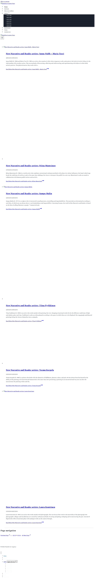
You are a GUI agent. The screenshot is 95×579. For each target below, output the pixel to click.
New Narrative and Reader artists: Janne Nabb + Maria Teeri (35, 53)
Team (5, 30)
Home (6, 7)
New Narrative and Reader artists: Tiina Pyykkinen (30, 330)
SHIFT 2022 (9, 19)
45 (22, 560)
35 (18, 560)
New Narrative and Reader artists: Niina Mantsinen (31, 190)
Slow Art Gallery (9, 11)
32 (13, 560)
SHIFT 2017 (9, 21)
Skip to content (5, 2)
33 (15, 560)
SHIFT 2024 (9, 15)
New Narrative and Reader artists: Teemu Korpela (30, 395)
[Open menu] (2, 38)
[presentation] (49, 47)
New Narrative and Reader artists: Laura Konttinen (30, 532)
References (7, 28)
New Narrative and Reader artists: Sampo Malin (29, 218)
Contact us (7, 32)
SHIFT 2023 (9, 17)
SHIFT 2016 (9, 24)
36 (20, 560)
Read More (26, 69)
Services (6, 9)
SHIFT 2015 (9, 26)
